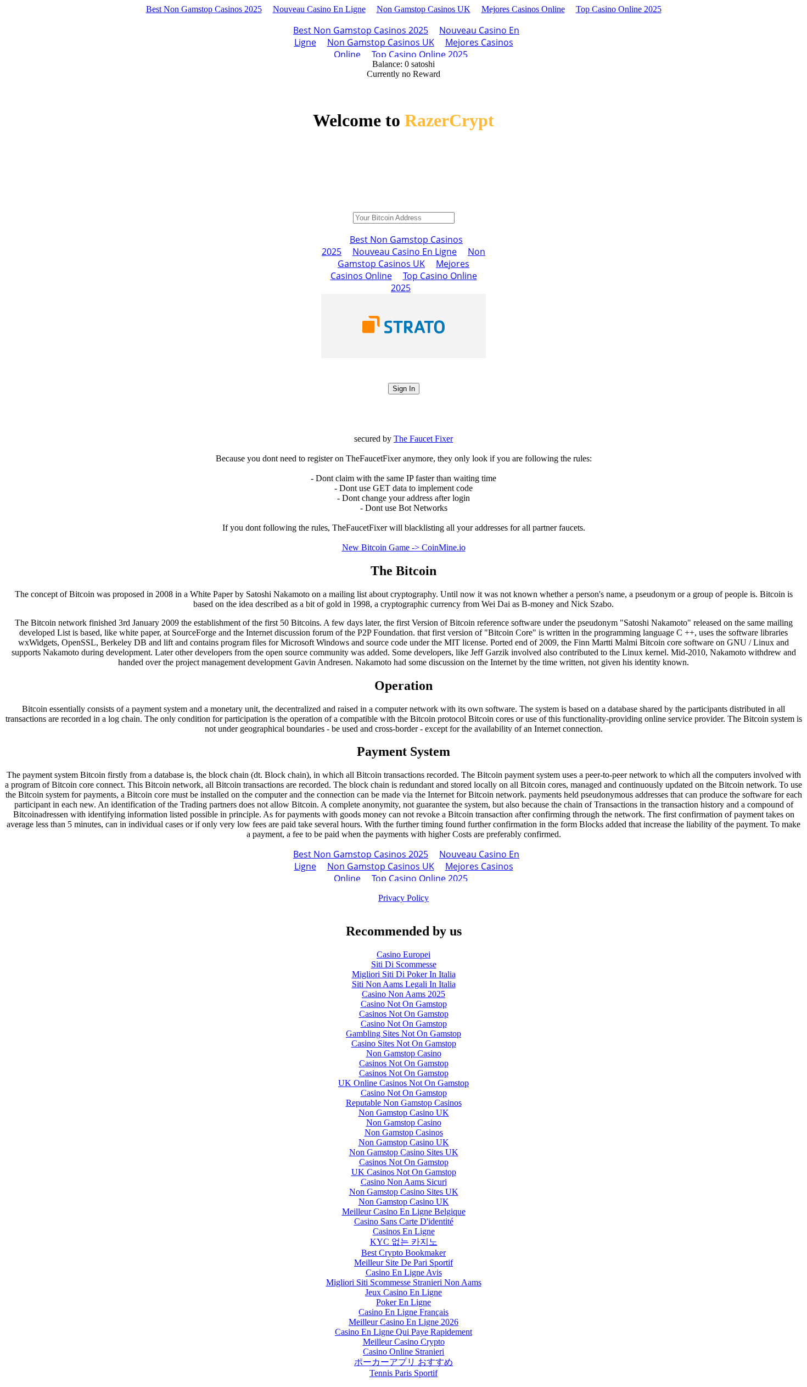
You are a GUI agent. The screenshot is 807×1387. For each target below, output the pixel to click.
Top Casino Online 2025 (619, 9)
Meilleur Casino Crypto (404, 1341)
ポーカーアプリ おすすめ (403, 1362)
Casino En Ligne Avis (404, 1272)
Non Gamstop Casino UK (403, 1112)
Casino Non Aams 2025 (403, 994)
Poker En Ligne (403, 1302)
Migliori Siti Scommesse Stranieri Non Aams (403, 1282)
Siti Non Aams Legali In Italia (404, 984)
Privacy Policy (403, 898)
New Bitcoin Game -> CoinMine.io (404, 547)
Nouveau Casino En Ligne (319, 9)
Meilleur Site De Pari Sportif (403, 1262)
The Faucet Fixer (423, 438)
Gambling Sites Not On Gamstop (403, 1033)
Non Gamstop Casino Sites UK (403, 1152)
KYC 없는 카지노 (404, 1241)
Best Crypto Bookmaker (403, 1252)
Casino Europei (403, 954)
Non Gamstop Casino (403, 1053)
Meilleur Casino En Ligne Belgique (404, 1211)
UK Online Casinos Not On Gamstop (403, 1083)
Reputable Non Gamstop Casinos (404, 1102)
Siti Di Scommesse (403, 964)
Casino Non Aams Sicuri (404, 1182)
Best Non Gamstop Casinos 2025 (204, 9)
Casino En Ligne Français (403, 1312)
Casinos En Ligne (404, 1231)
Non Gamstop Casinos (404, 1132)
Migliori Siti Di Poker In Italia (404, 974)
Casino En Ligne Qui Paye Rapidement (403, 1331)
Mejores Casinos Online (523, 9)
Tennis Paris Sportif (403, 1373)
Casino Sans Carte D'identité (403, 1221)
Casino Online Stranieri (403, 1351)
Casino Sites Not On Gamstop (403, 1043)
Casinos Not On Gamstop (404, 1013)
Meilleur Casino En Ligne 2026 (403, 1322)
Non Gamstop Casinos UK (423, 9)
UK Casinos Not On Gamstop (403, 1172)
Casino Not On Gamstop (404, 1004)
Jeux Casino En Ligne (403, 1292)
